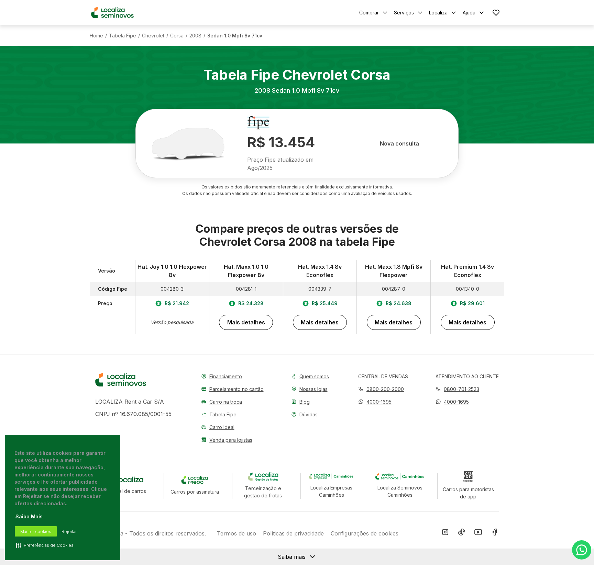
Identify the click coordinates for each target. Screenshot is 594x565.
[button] (375, 401)
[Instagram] (445, 533)
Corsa (177, 35)
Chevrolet (153, 35)
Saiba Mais (29, 516)
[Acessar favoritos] (496, 12)
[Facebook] (495, 533)
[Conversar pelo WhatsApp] (581, 550)
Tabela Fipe (122, 35)
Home (96, 35)
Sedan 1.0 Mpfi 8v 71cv (234, 35)
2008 (195, 35)
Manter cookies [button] (35, 531)
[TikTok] (462, 533)
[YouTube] (478, 533)
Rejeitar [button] (69, 531)
